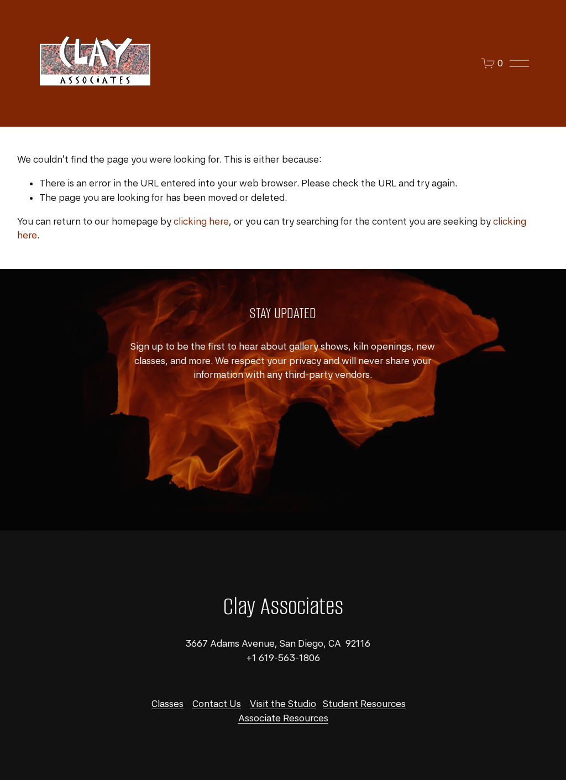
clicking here (201, 221)
